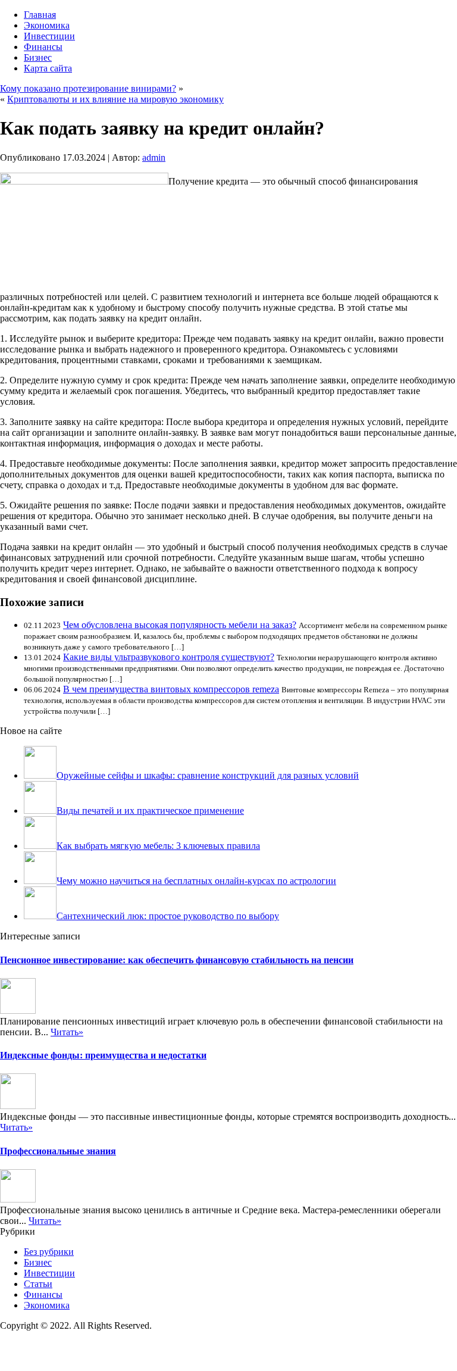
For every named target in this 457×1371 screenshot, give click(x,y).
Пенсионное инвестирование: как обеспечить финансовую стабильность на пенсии (176, 960)
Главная (40, 15)
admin (153, 157)
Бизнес (38, 57)
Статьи (38, 1284)
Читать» (67, 1032)
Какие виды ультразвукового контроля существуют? (168, 657)
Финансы (43, 47)
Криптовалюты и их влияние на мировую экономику (115, 99)
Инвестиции (49, 36)
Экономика (47, 25)
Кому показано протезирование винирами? (88, 88)
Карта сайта (48, 68)
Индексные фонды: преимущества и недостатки (103, 1055)
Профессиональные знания (58, 1151)
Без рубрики (49, 1252)
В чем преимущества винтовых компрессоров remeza (171, 689)
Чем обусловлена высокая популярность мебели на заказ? (179, 625)
